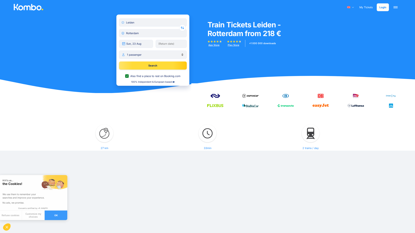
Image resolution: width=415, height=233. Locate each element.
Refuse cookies (14, 215)
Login (382, 7)
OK (60, 215)
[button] (7, 227)
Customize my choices (37, 215)
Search (152, 65)
